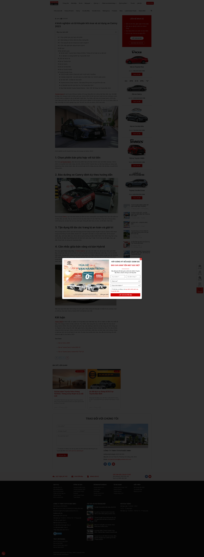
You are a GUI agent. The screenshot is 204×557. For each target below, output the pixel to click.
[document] (102, 278)
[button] (141, 259)
